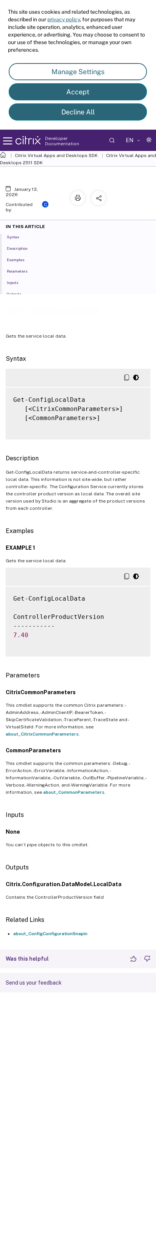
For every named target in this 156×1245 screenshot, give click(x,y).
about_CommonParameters (74, 792)
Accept (77, 92)
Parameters (17, 271)
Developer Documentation (62, 141)
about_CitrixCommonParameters (42, 734)
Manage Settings (78, 72)
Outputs (14, 294)
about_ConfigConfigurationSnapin (50, 933)
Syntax (13, 237)
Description (17, 248)
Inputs (12, 282)
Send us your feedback (34, 983)
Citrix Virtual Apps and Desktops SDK (56, 155)
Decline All (78, 112)
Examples (15, 259)
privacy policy (63, 19)
